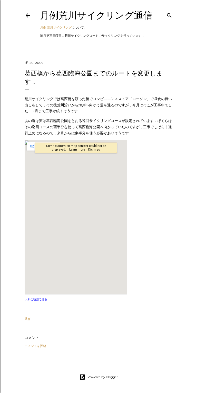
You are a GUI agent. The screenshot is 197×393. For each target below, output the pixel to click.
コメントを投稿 (35, 346)
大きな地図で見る (36, 299)
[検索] (169, 14)
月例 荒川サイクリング (56, 27)
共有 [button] (28, 319)
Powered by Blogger (102, 377)
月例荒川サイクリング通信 (96, 15)
